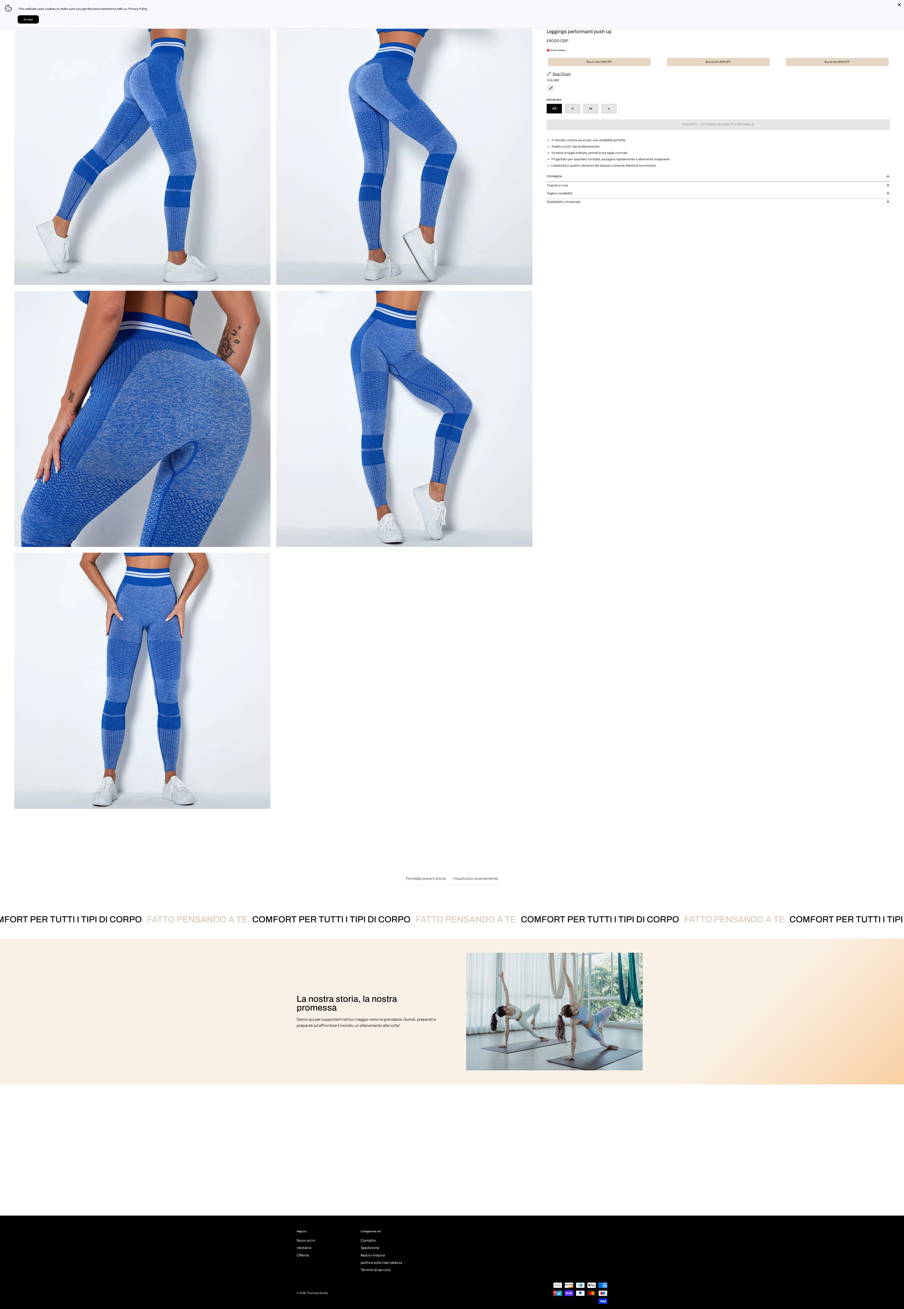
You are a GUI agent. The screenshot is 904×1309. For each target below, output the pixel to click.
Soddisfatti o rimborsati (563, 202)
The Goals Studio (317, 1293)
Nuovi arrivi (306, 1240)
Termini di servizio (376, 1270)
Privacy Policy (138, 9)
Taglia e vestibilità (559, 193)
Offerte (303, 1255)
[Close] (899, 4)
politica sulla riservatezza (381, 1263)
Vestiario (304, 1248)
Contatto (368, 1240)
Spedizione (370, 1248)
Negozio (302, 1231)
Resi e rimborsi (373, 1255)
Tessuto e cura (557, 185)
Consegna (554, 176)
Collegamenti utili (371, 1231)
